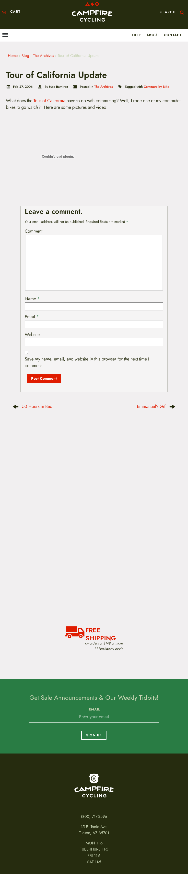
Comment (33, 231)
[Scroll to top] (8, 856)
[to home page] (92, 12)
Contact (173, 35)
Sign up (94, 735)
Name (32, 299)
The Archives (43, 55)
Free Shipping (100, 633)
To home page (94, 785)
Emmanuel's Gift (151, 406)
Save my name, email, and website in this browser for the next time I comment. (87, 362)
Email (32, 317)
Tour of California (50, 101)
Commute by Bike (156, 86)
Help (137, 35)
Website (32, 334)
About (152, 35)
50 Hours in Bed (37, 406)
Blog (25, 55)
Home (13, 55)
